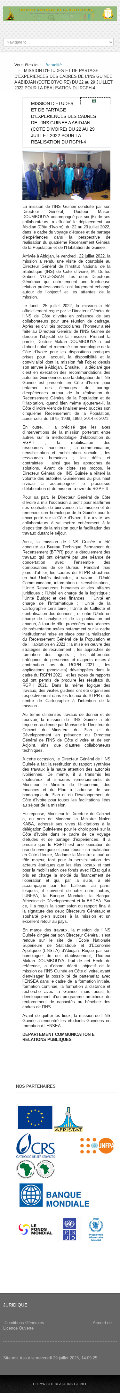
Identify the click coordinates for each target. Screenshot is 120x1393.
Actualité (53, 64)
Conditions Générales (24, 1322)
